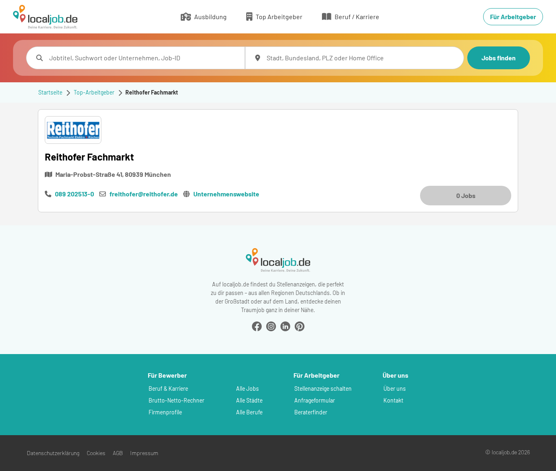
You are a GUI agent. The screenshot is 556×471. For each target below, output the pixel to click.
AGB (118, 452)
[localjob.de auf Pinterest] (299, 325)
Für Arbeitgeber (513, 16)
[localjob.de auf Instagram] (271, 325)
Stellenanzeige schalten (323, 388)
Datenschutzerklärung (53, 452)
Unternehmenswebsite (226, 194)
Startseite (50, 92)
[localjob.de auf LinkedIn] (285, 325)
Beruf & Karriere (168, 388)
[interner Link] (45, 17)
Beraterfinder (310, 412)
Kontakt (393, 400)
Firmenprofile (165, 412)
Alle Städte (249, 400)
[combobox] (143, 58)
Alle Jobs (247, 388)
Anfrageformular (314, 400)
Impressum (144, 452)
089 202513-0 (74, 194)
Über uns (394, 388)
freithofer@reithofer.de (143, 194)
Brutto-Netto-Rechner (176, 400)
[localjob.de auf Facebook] (256, 325)
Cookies (96, 452)
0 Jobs (465, 195)
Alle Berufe (249, 412)
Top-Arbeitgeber (94, 92)
